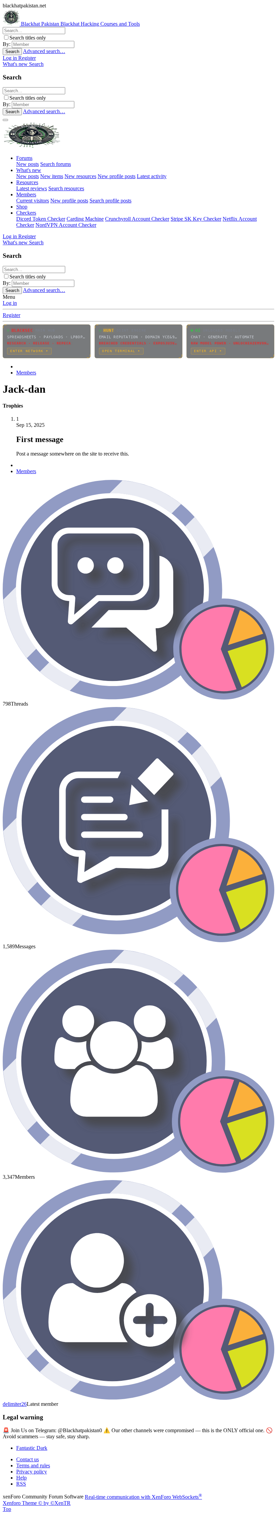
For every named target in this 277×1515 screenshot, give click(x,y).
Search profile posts (110, 200)
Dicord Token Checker (40, 219)
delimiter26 (15, 1404)
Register (11, 315)
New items (51, 176)
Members (26, 194)
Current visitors (32, 200)
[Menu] (5, 120)
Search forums (55, 164)
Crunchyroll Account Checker (137, 219)
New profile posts (116, 176)
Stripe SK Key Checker (196, 219)
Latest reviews (31, 188)
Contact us (27, 1459)
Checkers (26, 213)
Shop (21, 207)
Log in (10, 303)
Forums (24, 158)
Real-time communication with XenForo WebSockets (143, 1497)
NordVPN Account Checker (65, 225)
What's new (28, 170)
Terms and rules (33, 1465)
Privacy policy (31, 1471)
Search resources (66, 188)
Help (21, 1478)
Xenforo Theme (37, 1503)
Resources (27, 182)
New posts (27, 164)
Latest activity (152, 176)
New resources (80, 176)
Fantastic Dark (31, 1448)
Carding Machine (85, 219)
